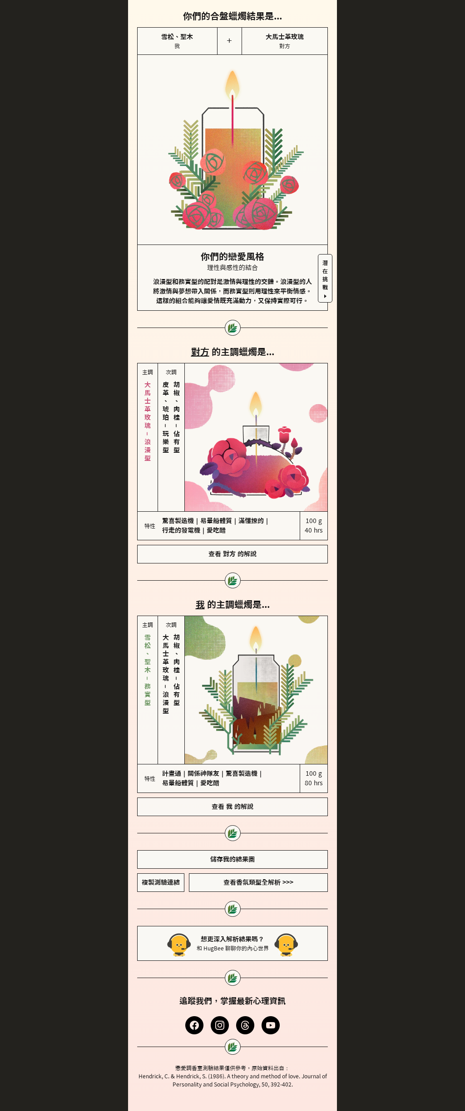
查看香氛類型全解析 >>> (258, 806)
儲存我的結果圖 (232, 783)
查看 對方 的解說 (232, 516)
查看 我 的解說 (232, 730)
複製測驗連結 (161, 806)
